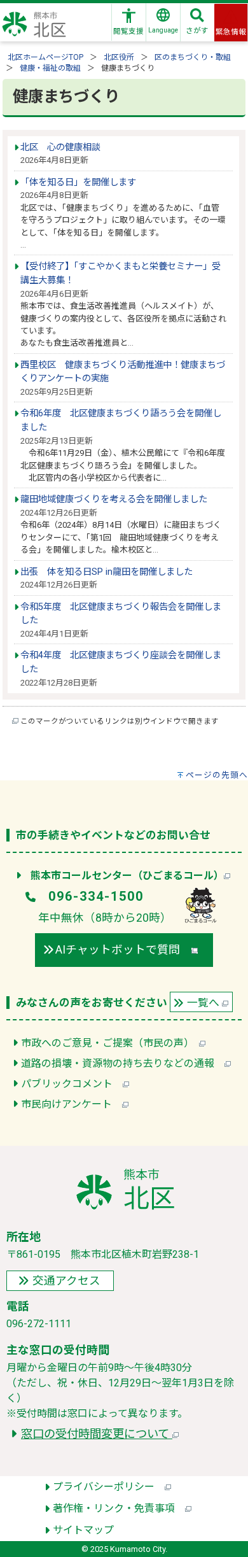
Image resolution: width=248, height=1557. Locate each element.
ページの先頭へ (217, 775)
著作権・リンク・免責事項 (119, 1508)
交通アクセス (66, 1280)
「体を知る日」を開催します (78, 182)
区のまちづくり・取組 (193, 57)
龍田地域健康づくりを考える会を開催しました (113, 499)
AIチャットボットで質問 (123, 949)
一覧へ (204, 1002)
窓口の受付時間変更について (96, 1434)
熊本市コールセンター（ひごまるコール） (127, 876)
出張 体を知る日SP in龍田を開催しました (106, 572)
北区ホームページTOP (45, 57)
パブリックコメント (72, 1084)
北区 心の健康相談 (60, 147)
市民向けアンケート (71, 1104)
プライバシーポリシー (109, 1487)
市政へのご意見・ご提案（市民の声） (110, 1043)
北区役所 (119, 57)
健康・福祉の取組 (50, 68)
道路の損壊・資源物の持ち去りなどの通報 (122, 1063)
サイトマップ (83, 1530)
